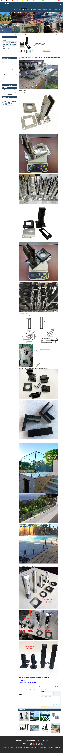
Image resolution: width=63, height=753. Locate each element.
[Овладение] (14, 104)
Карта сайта (45, 740)
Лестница (4, 40)
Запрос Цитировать (31, 9)
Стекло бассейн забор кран (28, 747)
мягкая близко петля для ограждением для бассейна (29, 686)
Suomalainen (54, 0)
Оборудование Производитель (54, 747)
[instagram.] (11, 104)
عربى (44, 0)
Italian (40, 0)
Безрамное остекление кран (44, 686)
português (29, 0)
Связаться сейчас (10, 106)
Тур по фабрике (18, 740)
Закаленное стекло (6, 48)
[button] (31, 32)
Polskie (49, 0)
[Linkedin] (6, 104)
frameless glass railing (38, 689)
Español (24, 0)
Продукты (24, 9)
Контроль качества (56, 9)
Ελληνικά (35, 0)
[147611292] (20, 694)
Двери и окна (5, 52)
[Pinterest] (9, 104)
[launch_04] (19, 694)
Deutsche (8, 0)
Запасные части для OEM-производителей (10, 42)
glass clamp (28, 689)
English (3, 0)
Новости (39, 9)
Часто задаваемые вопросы (30, 740)
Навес (4, 46)
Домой (15, 9)
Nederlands (60, 0)
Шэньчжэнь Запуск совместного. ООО (41, 747)
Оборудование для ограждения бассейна (10, 50)
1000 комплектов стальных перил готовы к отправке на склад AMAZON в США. (9, 64)
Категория (5, 34)
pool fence (32, 689)
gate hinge (44, 689)
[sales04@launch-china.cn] (21, 694)
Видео (39, 740)
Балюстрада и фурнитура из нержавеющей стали (16, 34)
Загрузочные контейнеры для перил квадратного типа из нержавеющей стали (9, 79)
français (14, 0)
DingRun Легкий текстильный (16, 747)
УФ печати (8, 747)
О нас (19, 9)
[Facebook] (3, 104)
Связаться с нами (46, 9)
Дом (2, 34)
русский (19, 0)
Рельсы (4, 38)
